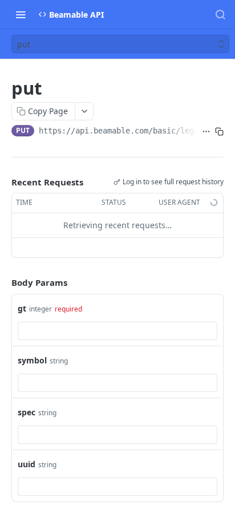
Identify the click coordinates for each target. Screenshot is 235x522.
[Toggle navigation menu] (20, 14)
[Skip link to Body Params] (3, 282)
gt (22, 308)
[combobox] (117, 331)
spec (26, 412)
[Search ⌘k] (220, 14)
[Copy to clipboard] (219, 132)
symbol (32, 360)
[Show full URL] (206, 132)
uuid (26, 464)
